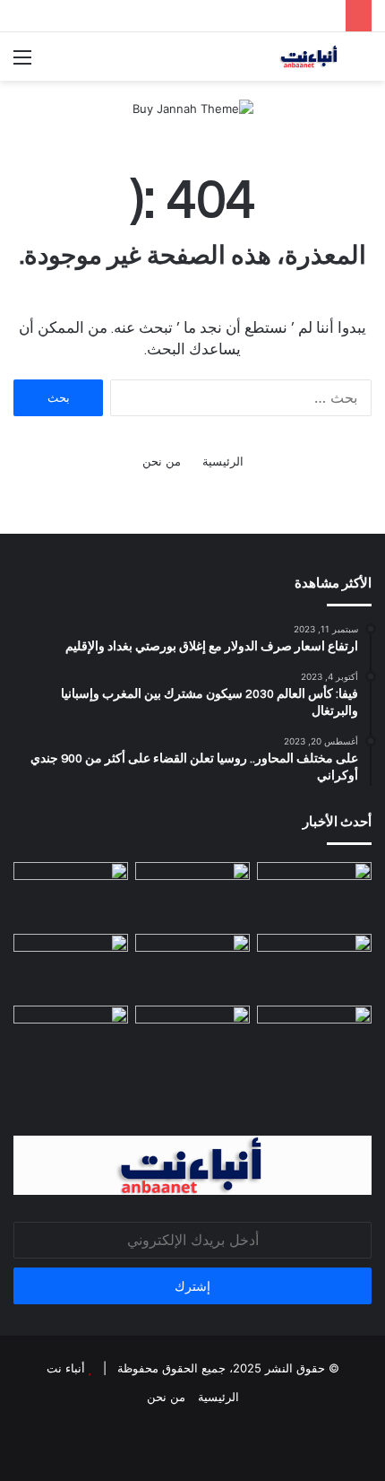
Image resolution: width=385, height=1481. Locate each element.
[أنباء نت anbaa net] (268, 56)
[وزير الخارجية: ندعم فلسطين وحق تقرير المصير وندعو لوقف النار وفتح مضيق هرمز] (314, 966)
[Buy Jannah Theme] (193, 107)
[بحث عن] (363, 63)
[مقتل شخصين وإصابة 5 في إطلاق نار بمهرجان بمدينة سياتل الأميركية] (314, 1038)
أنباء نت (66, 1368)
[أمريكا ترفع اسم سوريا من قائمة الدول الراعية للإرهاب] (314, 894)
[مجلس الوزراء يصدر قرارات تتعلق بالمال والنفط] (70, 894)
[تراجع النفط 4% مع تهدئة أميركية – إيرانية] (70, 1038)
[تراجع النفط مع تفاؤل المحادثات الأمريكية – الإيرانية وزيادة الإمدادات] (192, 966)
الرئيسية (223, 461)
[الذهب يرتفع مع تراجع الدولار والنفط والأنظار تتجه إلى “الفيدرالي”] (192, 1038)
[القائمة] (22, 63)
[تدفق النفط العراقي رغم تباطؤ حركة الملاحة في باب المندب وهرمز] (70, 966)
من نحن (161, 461)
